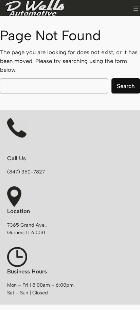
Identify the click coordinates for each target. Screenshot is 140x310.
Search (126, 86)
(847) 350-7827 (26, 172)
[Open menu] (136, 8)
